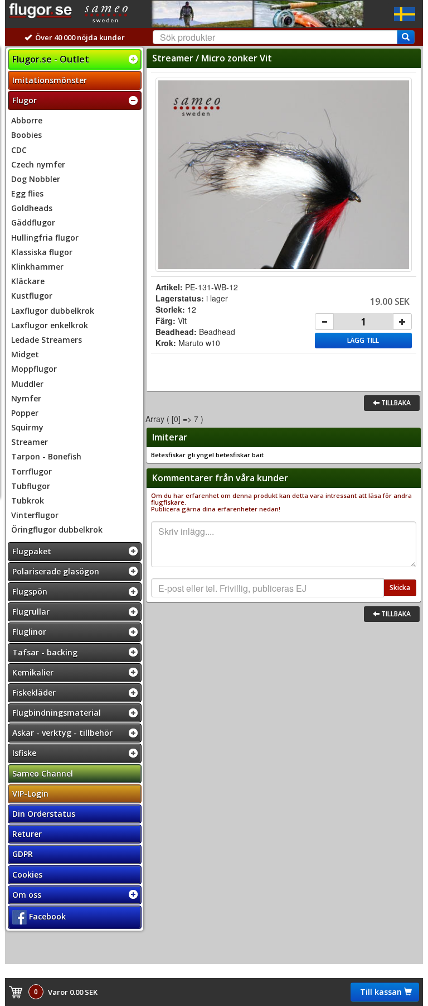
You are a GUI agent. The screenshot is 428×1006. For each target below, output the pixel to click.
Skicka (400, 587)
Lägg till (363, 340)
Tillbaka (395, 403)
